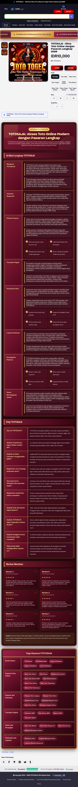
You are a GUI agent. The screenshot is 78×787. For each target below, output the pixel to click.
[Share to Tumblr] (30, 762)
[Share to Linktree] (14, 762)
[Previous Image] (12, 64)
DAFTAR (68, 11)
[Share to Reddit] (25, 762)
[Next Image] (44, 64)
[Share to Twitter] (3, 762)
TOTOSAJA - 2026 (7, 752)
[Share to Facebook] (9, 762)
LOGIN (58, 11)
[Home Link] (17, 9)
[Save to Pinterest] (19, 762)
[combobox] (37, 16)
